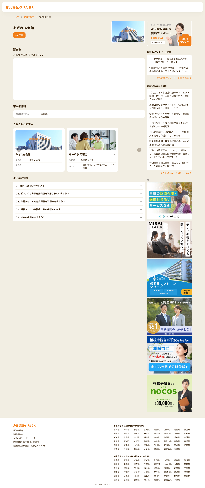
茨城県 (187, 430)
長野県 (187, 433)
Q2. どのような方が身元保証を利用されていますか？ (42, 193)
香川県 (157, 445)
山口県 (137, 445)
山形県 (167, 430)
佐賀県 (117, 449)
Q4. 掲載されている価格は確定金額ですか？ (38, 209)
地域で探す (29, 17)
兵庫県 (147, 441)
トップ (16, 17)
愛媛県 (167, 445)
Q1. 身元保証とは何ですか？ (30, 185)
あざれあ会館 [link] (45, 17)
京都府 (127, 441)
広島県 (127, 445)
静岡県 (167, 437)
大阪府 (137, 441)
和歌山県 (168, 441)
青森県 (127, 430)
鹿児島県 (168, 449)
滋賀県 (117, 441)
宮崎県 (157, 449)
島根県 (187, 441)
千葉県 (147, 433)
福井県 (147, 437)
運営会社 (17, 430)
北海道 (117, 430)
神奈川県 (168, 433)
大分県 (147, 449)
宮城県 (147, 430)
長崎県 (127, 449)
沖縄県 (177, 449)
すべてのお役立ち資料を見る (174, 173)
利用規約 (17, 434)
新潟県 (117, 437)
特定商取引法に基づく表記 (25, 442)
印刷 (21, 35)
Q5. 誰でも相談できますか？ (30, 217)
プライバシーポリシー (23, 438)
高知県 (177, 445)
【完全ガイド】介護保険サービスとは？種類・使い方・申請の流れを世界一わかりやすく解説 (169, 96)
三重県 (187, 437)
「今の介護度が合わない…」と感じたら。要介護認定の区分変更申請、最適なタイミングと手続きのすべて (169, 153)
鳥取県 (177, 441)
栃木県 (117, 433)
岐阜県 (157, 437)
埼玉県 (137, 433)
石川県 (137, 437)
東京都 (157, 433)
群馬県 (127, 433)
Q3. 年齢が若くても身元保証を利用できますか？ (40, 201)
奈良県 (157, 441)
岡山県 (117, 445)
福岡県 (187, 445)
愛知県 (177, 437)
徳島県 (147, 445)
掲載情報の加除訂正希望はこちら (27, 446)
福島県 (177, 430)
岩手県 (137, 430)
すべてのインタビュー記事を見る (172, 78)
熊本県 (137, 449)
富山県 (127, 437)
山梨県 (177, 433)
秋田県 (157, 430)
